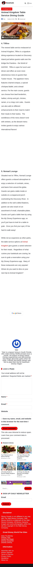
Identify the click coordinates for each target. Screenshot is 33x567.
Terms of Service (7, 554)
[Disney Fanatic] (7, 3)
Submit (6, 504)
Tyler (4, 19)
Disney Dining (6, 542)
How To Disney (7, 536)
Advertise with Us (7, 550)
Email (4, 404)
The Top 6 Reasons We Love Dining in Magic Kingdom (23, 456)
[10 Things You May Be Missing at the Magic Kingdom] (24, 466)
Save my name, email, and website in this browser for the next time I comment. (16, 422)
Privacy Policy (6, 556)
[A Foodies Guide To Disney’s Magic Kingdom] (8, 466)
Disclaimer (5, 558)
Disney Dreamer (7, 541)
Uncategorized (6, 9)
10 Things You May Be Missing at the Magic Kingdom (23, 473)
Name (4, 397)
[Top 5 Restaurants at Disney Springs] (8, 449)
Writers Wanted (6, 552)
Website (4, 411)
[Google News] (16, 313)
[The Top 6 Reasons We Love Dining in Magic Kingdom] (24, 449)
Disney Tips (5, 537)
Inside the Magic (7, 539)
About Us (4, 560)
